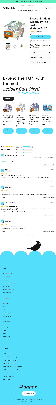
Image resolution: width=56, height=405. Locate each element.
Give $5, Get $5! (7, 316)
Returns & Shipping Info (38, 62)
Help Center (6, 339)
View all (8, 98)
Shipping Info (6, 336)
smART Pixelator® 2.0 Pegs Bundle (12, 369)
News (4, 330)
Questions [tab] (12, 161)
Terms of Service (7, 273)
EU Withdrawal (7, 292)
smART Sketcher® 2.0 (27, 5)
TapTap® (30, 10)
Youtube (5, 306)
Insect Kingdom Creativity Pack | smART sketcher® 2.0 (13, 177)
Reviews (5, 333)
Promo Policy (6, 286)
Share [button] (4, 181)
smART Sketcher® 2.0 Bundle (10, 360)
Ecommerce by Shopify (29, 401)
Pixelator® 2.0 (22, 10)
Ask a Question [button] (38, 157)
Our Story (5, 327)
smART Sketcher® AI (27, 8)
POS (22, 401)
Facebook (5, 303)
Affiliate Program (7, 313)
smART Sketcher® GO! (9, 363)
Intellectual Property (8, 289)
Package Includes (36, 57)
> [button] (32, 235)
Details (33, 52)
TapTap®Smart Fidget (8, 376)
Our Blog (5, 343)
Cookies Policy (7, 280)
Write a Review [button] (50, 157)
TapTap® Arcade (7, 373)
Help (36, 10)
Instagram (5, 309)
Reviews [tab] (4, 161)
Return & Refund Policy (9, 283)
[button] (52, 181)
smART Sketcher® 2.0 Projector (11, 357)
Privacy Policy (6, 276)
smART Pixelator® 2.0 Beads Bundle (12, 366)
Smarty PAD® (6, 379)
